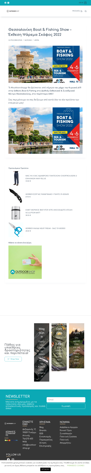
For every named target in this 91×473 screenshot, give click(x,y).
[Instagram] (8, 3)
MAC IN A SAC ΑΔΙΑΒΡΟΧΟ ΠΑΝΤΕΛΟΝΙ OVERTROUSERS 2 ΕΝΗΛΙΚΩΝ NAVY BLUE (51, 177)
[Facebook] (5, 3)
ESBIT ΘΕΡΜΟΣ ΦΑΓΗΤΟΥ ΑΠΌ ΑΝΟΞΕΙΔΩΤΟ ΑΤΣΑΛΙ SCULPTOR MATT (49, 211)
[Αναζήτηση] (85, 11)
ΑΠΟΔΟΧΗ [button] (45, 469)
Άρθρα (36, 40)
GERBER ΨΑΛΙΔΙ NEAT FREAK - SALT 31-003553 (45, 228)
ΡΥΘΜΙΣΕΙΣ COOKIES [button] (75, 466)
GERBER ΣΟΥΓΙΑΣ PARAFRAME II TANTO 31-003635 (47, 194)
